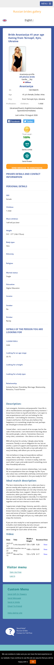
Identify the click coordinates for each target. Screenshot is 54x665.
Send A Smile (14, 602)
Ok (33, 661)
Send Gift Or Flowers (17, 594)
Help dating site (15, 613)
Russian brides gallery (27, 11)
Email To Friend (15, 606)
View (45, 544)
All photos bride (27, 76)
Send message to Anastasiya (27, 168)
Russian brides (22, 630)
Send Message (14, 598)
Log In (12, 576)
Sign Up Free (15, 572)
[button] (14, 121)
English (28, 20)
